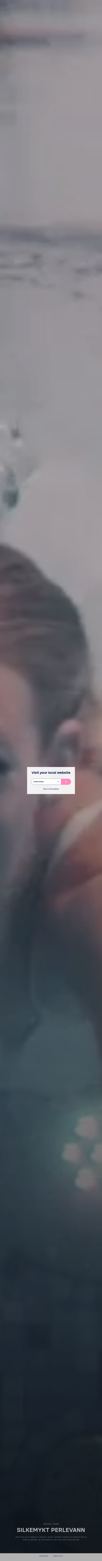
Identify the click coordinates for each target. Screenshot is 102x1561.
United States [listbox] (38, 782)
